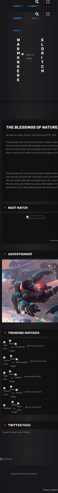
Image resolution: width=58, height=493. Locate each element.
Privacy (46, 490)
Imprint (54, 490)
